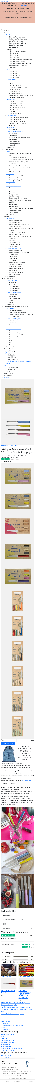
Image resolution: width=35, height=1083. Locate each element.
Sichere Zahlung (6, 1044)
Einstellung (4, 1023)
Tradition (9, 35)
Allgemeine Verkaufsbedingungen (12, 1048)
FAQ (2, 1036)
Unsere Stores (5, 1029)
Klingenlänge (7, 915)
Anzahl (3, 740)
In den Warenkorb (8, 743)
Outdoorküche (11, 79)
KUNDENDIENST (6, 1046)
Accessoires (10, 127)
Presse (3, 1027)
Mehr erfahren (22, 5)
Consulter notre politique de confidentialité (11, 1075)
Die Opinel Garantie (7, 1040)
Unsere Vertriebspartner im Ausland (12, 1025)
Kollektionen (10, 218)
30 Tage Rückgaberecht (8, 1042)
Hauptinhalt (4, 1)
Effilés (8, 69)
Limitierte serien (11, 115)
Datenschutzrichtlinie (8, 1050)
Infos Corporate (6, 1021)
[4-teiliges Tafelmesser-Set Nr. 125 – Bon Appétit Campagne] (17, 823)
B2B (5, 365)
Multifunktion (10, 99)
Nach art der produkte (13, 186)
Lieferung (4, 1038)
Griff (4, 924)
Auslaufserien (10, 182)
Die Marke (7, 353)
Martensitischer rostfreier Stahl (13, 919)
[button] (32, 23)
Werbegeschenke (6, 1055)
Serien (8, 152)
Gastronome (5, 1057)
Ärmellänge (6, 928)
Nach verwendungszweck (14, 132)
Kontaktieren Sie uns (7, 1034)
